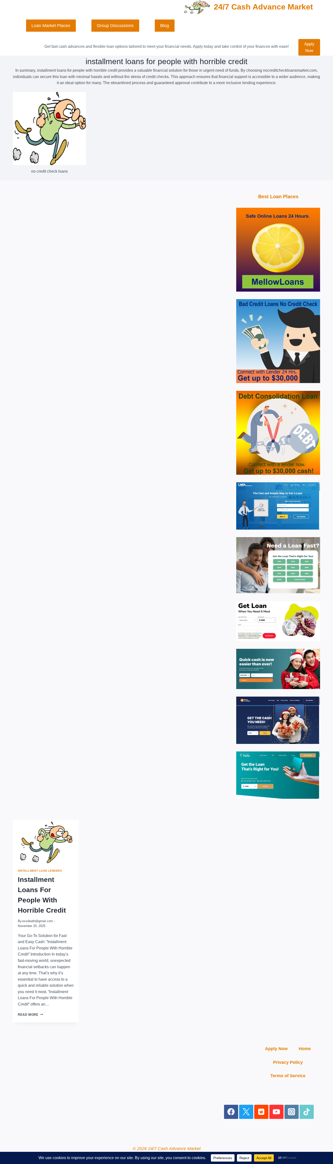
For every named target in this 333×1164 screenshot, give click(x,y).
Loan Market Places (50, 25)
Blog (164, 25)
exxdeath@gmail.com (37, 921)
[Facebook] (231, 1112)
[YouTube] (276, 1112)
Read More (28, 1014)
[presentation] (46, 842)
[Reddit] (261, 1112)
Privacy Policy (288, 1062)
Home (305, 1048)
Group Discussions (115, 25)
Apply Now (309, 47)
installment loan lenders (40, 870)
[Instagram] (291, 1112)
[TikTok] (307, 1112)
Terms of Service (287, 1075)
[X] (246, 1112)
